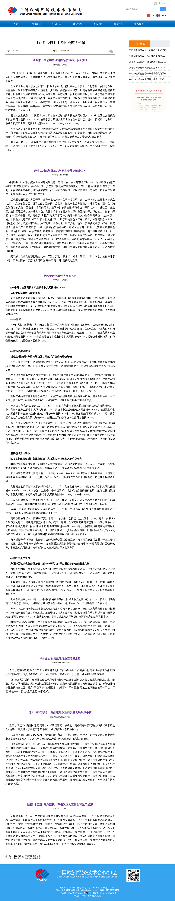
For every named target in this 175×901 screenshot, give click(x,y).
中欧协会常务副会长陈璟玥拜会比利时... (148, 50)
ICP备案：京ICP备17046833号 (72, 893)
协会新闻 (36, 24)
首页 (16, 24)
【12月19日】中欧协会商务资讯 (26, 856)
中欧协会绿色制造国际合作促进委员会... (148, 79)
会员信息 (118, 24)
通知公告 (56, 24)
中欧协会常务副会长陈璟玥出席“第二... (148, 56)
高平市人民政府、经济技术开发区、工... (148, 62)
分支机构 (77, 24)
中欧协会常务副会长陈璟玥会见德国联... (148, 73)
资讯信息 (97, 24)
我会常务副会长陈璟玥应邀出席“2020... (148, 67)
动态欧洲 (138, 24)
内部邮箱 (162, 3)
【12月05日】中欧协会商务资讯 (26, 858)
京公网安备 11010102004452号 (102, 893)
